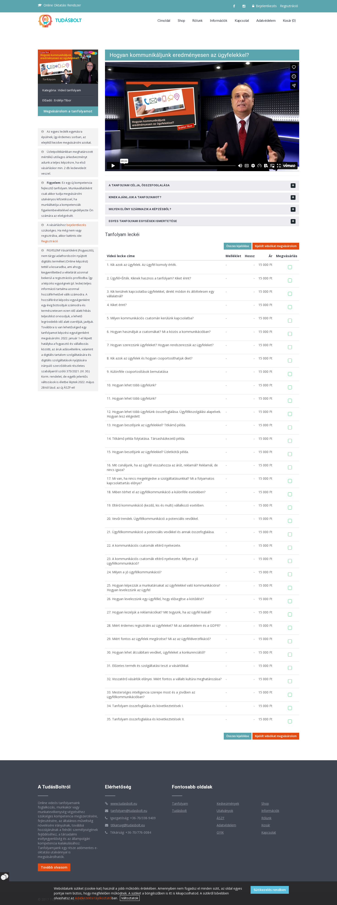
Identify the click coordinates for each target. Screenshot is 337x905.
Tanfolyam (180, 803)
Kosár (265, 825)
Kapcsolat (242, 20)
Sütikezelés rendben (270, 890)
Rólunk (197, 20)
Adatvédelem (266, 20)
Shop (181, 20)
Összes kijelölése (237, 246)
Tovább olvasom (54, 867)
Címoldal (163, 20)
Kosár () (289, 20)
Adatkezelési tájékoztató (93, 898)
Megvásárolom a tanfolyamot (68, 111)
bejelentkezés (76, 225)
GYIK (220, 832)
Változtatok (129, 898)
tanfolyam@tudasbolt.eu (129, 810)
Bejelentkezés (266, 6)
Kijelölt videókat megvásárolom (276, 246)
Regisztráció (289, 6)
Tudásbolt (179, 810)
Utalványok (225, 810)
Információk (218, 20)
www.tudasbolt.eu (123, 803)
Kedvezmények (228, 803)
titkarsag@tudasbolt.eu (128, 825)
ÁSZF (220, 818)
